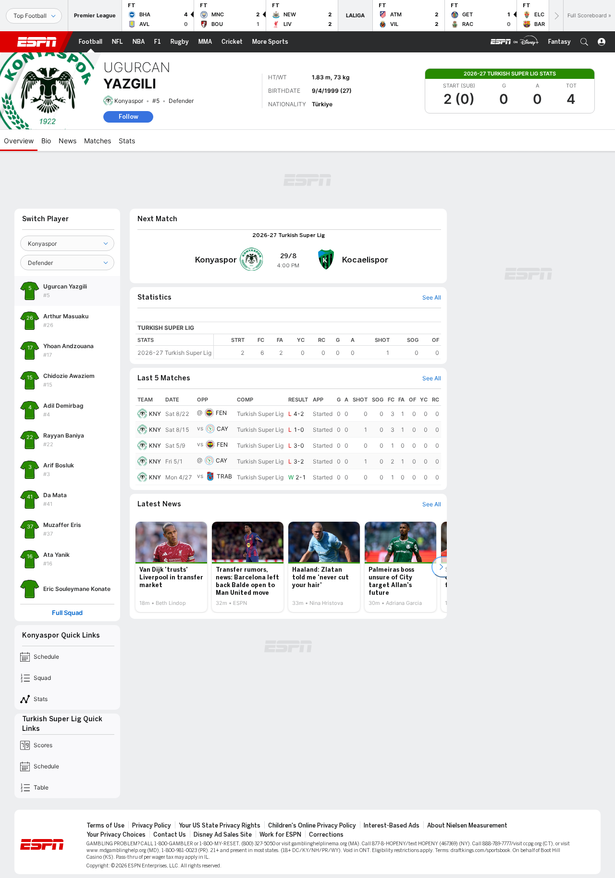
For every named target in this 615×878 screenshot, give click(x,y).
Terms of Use (105, 825)
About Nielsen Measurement (467, 825)
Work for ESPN (280, 834)
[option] (171, 567)
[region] (327, 346)
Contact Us (169, 834)
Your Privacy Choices (116, 834)
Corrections (326, 834)
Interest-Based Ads (391, 825)
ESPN (37, 41)
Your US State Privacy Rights (219, 825)
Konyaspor (128, 100)
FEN (221, 412)
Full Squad (67, 612)
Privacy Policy (151, 825)
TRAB (224, 476)
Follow (128, 116)
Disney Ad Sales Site (223, 834)
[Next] (556, 15)
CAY (222, 428)
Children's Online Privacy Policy (312, 825)
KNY (155, 413)
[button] (584, 42)
